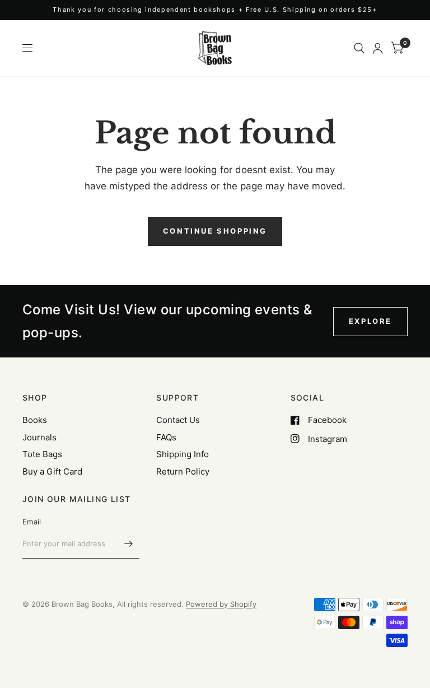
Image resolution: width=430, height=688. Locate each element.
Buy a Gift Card (52, 471)
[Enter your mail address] (128, 544)
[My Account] (377, 48)
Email (31, 521)
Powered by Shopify (221, 603)
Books (34, 420)
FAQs (166, 437)
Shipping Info (182, 454)
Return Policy (182, 471)
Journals (39, 437)
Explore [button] (370, 321)
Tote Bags (42, 454)
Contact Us (178, 420)
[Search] (359, 48)
